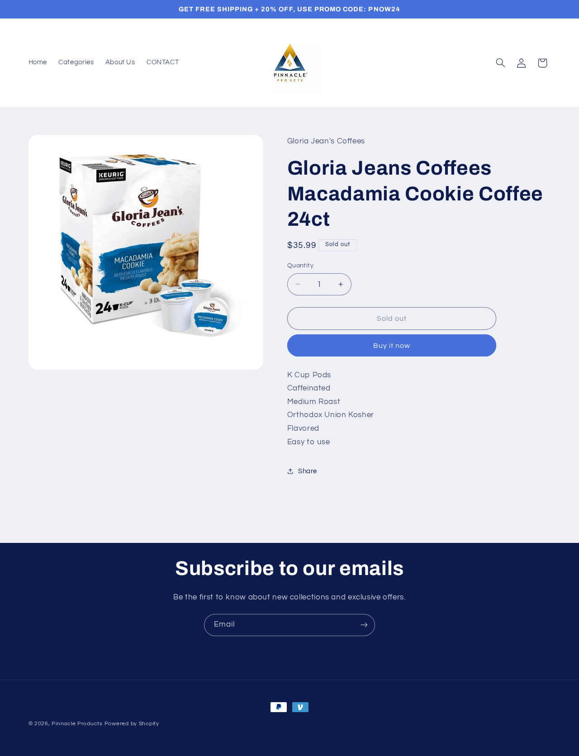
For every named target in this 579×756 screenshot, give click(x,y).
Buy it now (392, 345)
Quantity (300, 265)
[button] (500, 62)
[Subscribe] (364, 625)
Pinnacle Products (77, 723)
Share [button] (307, 471)
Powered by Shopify (131, 723)
